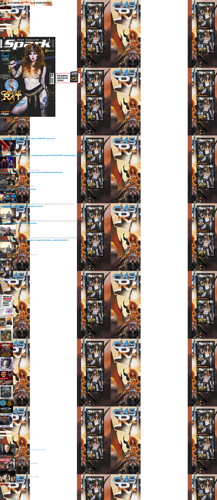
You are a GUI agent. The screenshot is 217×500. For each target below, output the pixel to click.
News (1, 118)
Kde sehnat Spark (3, 129)
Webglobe (2, 497)
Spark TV (16, 185)
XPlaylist (1, 496)
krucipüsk (5, 168)
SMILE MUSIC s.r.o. (7, 499)
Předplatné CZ (2, 125)
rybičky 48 (17, 168)
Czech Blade (2, 493)
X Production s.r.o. (15, 499)
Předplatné (2, 491)
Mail (13, 13)
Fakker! (1, 492)
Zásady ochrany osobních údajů (7, 124)
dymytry (5, 152)
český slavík (11, 152)
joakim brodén (12, 185)
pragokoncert (26, 185)
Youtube (10, 13)
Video (1, 120)
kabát (8, 152)
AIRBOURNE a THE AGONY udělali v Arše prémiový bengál (26, 476)
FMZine (1, 495)
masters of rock (6, 185)
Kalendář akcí (2, 121)
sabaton (5, 202)
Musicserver (2, 494)
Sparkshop (2, 128)
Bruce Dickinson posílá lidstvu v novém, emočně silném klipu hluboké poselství (30, 449)
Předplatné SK (2, 126)
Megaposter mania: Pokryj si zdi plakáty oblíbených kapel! (26, 463)
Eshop (7, 13)
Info (1, 123)
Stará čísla (2, 127)
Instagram (4, 13)
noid (14, 152)
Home (1, 117)
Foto (1, 119)
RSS (14, 13)
